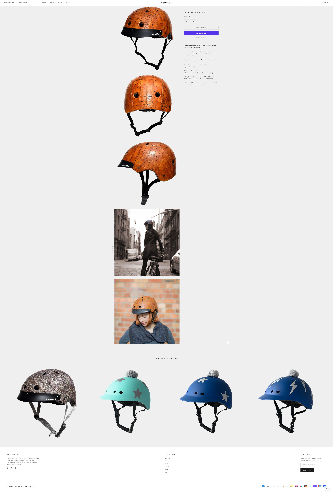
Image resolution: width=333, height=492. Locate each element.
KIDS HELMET (22, 2)
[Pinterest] (15, 468)
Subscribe (307, 470)
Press (166, 472)
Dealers (167, 467)
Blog (166, 469)
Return (167, 461)
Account (310, 2)
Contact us (168, 464)
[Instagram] (11, 468)
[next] (328, 401)
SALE (52, 2)
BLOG (68, 2)
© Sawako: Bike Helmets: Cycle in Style (21, 486)
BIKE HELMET (9, 2)
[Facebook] (7, 468)
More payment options (201, 37)
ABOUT (59, 2)
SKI (32, 2)
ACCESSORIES (42, 2)
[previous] (5, 401)
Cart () (325, 2)
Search (317, 2)
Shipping (167, 458)
